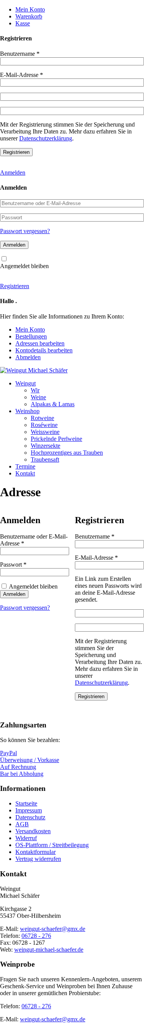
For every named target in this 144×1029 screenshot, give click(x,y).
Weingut (25, 383)
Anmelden (12, 172)
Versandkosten (33, 831)
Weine (38, 397)
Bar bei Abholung (21, 773)
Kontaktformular (35, 852)
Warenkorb (28, 16)
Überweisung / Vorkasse (29, 760)
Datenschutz (30, 817)
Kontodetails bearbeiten (44, 350)
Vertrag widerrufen (38, 859)
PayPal (8, 753)
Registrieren (14, 286)
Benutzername (20, 53)
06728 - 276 (36, 935)
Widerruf (26, 838)
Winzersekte (45, 445)
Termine (25, 466)
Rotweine (42, 418)
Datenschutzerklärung (45, 138)
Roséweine (44, 425)
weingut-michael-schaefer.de (48, 949)
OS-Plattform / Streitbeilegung (52, 845)
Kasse (22, 23)
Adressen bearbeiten (40, 343)
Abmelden (28, 357)
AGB (22, 824)
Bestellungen (31, 336)
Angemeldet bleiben (24, 266)
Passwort (27, 564)
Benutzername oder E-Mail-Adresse (34, 540)
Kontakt (25, 473)
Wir (35, 390)
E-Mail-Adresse (21, 75)
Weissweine (45, 432)
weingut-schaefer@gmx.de (52, 929)
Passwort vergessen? (25, 231)
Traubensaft (45, 459)
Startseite (26, 803)
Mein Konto (30, 9)
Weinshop (27, 411)
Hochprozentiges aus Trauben (67, 452)
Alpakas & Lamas (52, 404)
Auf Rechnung (18, 767)
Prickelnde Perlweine (56, 438)
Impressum (28, 810)
